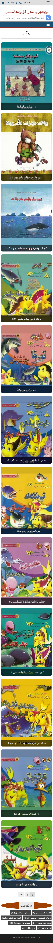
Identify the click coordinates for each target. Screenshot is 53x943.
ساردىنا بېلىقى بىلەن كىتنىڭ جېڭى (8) (26, 460)
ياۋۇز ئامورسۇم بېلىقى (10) (26, 319)
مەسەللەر (44, 928)
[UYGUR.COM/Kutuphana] (16, 2)
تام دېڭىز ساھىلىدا (26, 106)
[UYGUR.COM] (3, 2)
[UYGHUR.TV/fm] (24, 2)
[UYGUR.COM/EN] (12, 2)
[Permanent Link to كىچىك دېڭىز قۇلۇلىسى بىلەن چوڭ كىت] (26, 218)
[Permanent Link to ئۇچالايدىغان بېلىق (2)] (26, 854)
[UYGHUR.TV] (21, 2)
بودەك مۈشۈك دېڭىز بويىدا (26, 177)
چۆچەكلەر (28, 928)
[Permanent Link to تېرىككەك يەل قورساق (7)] (26, 500)
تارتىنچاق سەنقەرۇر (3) (26, 814)
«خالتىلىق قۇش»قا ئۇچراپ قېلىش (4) (26, 743)
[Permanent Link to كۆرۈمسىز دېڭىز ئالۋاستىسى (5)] (26, 642)
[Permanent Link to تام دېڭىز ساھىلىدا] (26, 76)
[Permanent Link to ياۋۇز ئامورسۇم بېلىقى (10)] (26, 288)
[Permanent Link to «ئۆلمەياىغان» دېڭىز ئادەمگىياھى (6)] (26, 571)
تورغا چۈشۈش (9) (26, 389)
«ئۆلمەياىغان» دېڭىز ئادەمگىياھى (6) (26, 601)
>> (21, 894)
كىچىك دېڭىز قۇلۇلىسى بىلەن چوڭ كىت (26, 248)
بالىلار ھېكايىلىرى (11, 918)
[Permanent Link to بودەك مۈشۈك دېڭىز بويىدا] (26, 147)
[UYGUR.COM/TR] (8, 2)
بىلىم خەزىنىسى (41, 923)
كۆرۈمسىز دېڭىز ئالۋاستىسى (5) (27, 672)
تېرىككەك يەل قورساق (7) (26, 531)
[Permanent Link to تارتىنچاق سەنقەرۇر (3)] (26, 783)
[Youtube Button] (28, 2)
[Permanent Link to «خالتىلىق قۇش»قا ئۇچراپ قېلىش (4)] (26, 713)
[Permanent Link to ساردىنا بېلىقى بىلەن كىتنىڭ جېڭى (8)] (26, 430)
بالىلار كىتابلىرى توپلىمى (37, 918)
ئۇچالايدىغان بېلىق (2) (27, 884)
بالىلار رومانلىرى (20, 913)
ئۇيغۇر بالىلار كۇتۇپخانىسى (26, 12)
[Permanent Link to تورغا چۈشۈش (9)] (26, 359)
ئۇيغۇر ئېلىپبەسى (41, 913)
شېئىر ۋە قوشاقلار (19, 923)
